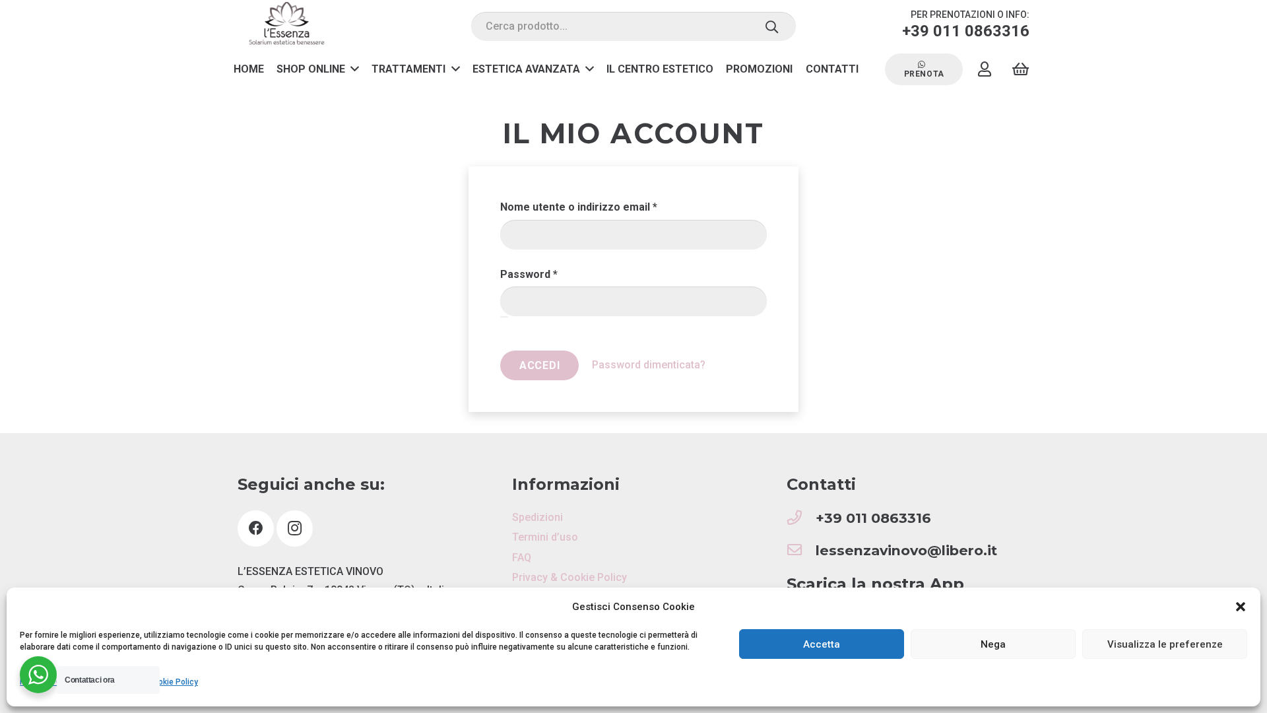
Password (552, 274)
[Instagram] (294, 528)
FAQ (521, 557)
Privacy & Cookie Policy (569, 577)
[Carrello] (1020, 69)
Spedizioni (537, 517)
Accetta (821, 644)
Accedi (539, 365)
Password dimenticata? (648, 364)
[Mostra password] (504, 317)
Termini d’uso (545, 537)
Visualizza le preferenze (1165, 644)
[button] (1240, 606)
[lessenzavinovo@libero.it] (801, 551)
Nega (993, 644)
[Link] (287, 26)
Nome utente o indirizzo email (601, 206)
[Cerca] (771, 26)
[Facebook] (256, 528)
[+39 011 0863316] (801, 518)
